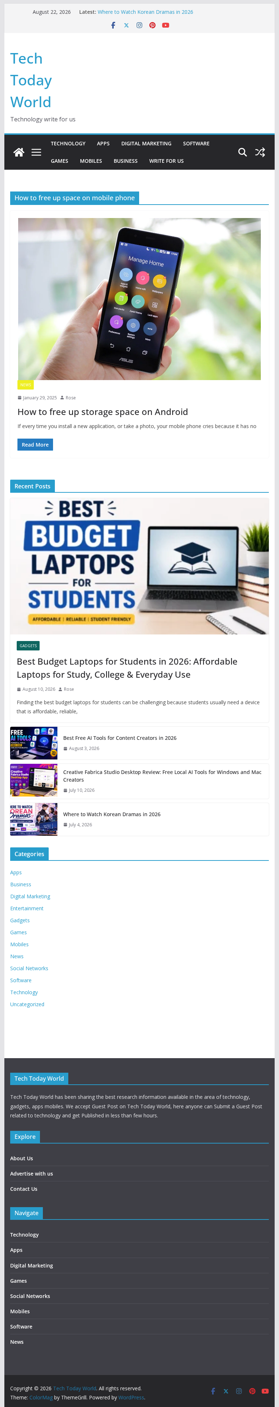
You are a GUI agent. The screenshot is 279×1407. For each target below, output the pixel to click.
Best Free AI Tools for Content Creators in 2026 (120, 737)
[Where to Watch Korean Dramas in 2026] (33, 819)
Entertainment (27, 908)
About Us (21, 1158)
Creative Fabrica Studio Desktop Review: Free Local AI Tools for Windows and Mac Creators (162, 776)
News (25, 384)
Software (196, 143)
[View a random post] (260, 152)
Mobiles (91, 160)
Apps (103, 143)
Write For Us (166, 160)
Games (59, 160)
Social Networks (29, 968)
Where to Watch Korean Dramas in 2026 (145, 11)
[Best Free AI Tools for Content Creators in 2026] (33, 743)
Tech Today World (31, 80)
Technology (68, 143)
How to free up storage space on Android (102, 412)
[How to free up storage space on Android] (139, 299)
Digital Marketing (146, 143)
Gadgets (28, 645)
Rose (71, 398)
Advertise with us (31, 1173)
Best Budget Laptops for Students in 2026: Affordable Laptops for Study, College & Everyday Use (127, 667)
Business (126, 160)
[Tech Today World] (19, 152)
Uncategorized (27, 1004)
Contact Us (23, 1188)
